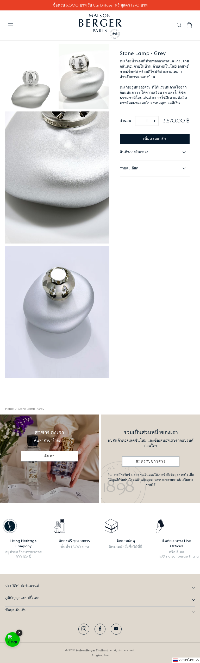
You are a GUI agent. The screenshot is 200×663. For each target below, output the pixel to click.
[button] (179, 25)
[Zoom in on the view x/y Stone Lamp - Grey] (30, 76)
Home (9, 408)
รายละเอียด (129, 168)
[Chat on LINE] (12, 639)
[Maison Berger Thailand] (100, 25)
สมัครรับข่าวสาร (151, 461)
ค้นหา (49, 456)
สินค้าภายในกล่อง (134, 152)
